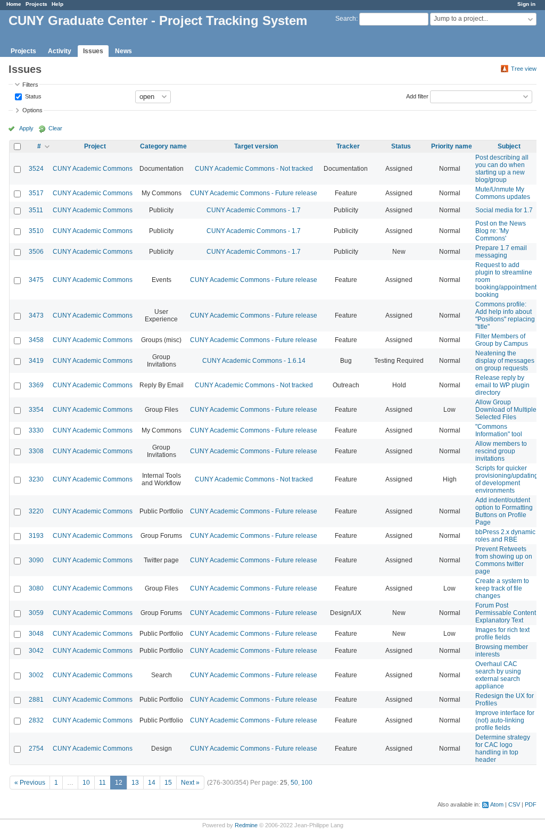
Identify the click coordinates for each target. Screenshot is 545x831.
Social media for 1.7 (504, 210)
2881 (36, 699)
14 (151, 782)
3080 (36, 588)
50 (294, 782)
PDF (530, 804)
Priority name (451, 146)
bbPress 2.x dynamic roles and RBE (505, 535)
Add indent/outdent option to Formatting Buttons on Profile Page (504, 511)
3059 (36, 613)
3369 (36, 385)
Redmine (246, 825)
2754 (36, 748)
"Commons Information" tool (498, 430)
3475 (36, 280)
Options (32, 110)
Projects (36, 4)
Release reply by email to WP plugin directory (502, 385)
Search (345, 18)
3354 (36, 409)
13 (135, 782)
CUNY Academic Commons (93, 168)
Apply (26, 128)
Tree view (523, 68)
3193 (36, 535)
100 (306, 782)
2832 (36, 720)
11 (102, 782)
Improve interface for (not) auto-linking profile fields (504, 720)
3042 (36, 650)
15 (168, 782)
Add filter (417, 96)
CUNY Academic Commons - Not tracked (254, 168)
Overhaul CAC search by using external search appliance (498, 675)
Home (13, 4)
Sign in (526, 4)
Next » (190, 782)
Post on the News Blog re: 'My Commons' (500, 231)
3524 (36, 168)
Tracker (348, 146)
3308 (36, 451)
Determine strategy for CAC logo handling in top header (502, 748)
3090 (36, 560)
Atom (496, 804)
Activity (59, 51)
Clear (55, 128)
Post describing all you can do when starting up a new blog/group (502, 169)
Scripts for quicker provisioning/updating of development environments (506, 479)
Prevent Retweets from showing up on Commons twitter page (503, 560)
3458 (36, 340)
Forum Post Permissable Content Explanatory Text (505, 613)
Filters (30, 84)
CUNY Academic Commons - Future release (253, 193)
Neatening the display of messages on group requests (504, 361)
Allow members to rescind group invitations (501, 451)
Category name (163, 146)
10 (86, 782)
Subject (509, 146)
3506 (36, 251)
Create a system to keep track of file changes (502, 588)
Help (57, 4)
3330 (36, 430)
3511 (36, 210)
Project (95, 146)
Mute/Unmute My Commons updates (502, 193)
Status (32, 96)
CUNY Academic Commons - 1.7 (254, 210)
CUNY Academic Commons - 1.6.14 (253, 360)
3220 (36, 511)
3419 (36, 360)
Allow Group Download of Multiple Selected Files (505, 409)
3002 (36, 675)
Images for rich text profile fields (502, 633)
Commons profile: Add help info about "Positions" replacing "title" (505, 315)
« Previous (29, 782)
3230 (36, 479)
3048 (36, 633)
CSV (514, 804)
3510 (36, 231)
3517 (36, 193)
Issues (93, 51)
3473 (36, 315)
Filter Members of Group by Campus (501, 340)
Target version (256, 146)
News (123, 51)
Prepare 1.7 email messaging (501, 251)
